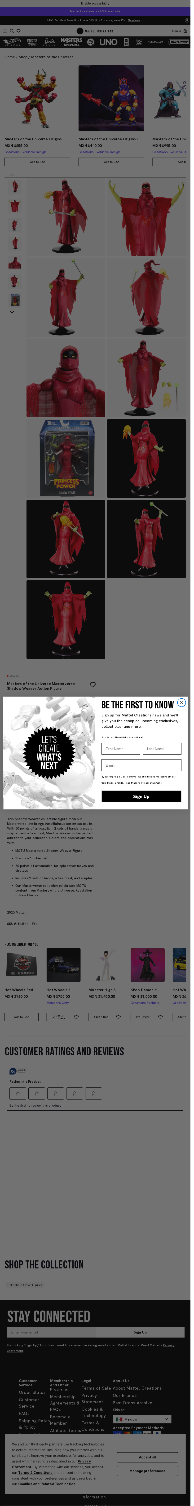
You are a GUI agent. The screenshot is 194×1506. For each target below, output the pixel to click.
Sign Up (141, 796)
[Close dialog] (181, 702)
